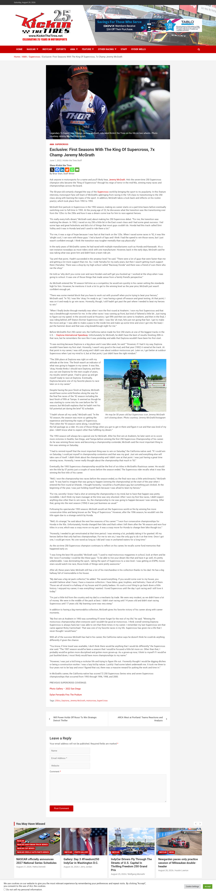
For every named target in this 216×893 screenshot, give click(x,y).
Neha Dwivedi (39, 867)
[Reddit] (67, 169)
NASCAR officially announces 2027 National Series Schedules (36, 861)
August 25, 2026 (118, 874)
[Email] (77, 169)
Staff (124, 49)
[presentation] (196, 824)
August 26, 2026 (71, 867)
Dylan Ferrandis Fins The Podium (66, 694)
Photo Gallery (81, 852)
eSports (61, 49)
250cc (58, 700)
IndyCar (47, 49)
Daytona (65, 700)
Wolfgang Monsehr (136, 874)
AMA (72, 49)
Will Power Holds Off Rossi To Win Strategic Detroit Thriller (75, 719)
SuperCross (102, 700)
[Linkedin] (62, 169)
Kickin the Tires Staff (72, 160)
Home (19, 49)
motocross (91, 700)
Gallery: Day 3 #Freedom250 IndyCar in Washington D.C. (81, 861)
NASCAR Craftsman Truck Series (32, 845)
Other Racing (106, 49)
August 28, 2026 (165, 870)
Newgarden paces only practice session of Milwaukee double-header (178, 863)
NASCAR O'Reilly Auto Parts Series (33, 852)
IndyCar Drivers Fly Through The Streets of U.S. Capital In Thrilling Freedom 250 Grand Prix (131, 865)
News (171, 852)
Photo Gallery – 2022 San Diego (65, 688)
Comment (55, 771)
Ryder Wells (138, 49)
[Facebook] (57, 169)
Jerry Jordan (86, 867)
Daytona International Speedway (72, 335)
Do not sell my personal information (24, 889)
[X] (52, 169)
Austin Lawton (181, 870)
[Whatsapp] (72, 169)
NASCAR (31, 49)
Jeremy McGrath (117, 179)
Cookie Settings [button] (192, 886)
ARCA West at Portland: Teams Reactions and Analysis (140, 719)
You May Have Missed (30, 824)
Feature (86, 49)
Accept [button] (208, 886)
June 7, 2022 (55, 160)
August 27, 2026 (23, 867)
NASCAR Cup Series (25, 848)
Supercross (61, 144)
